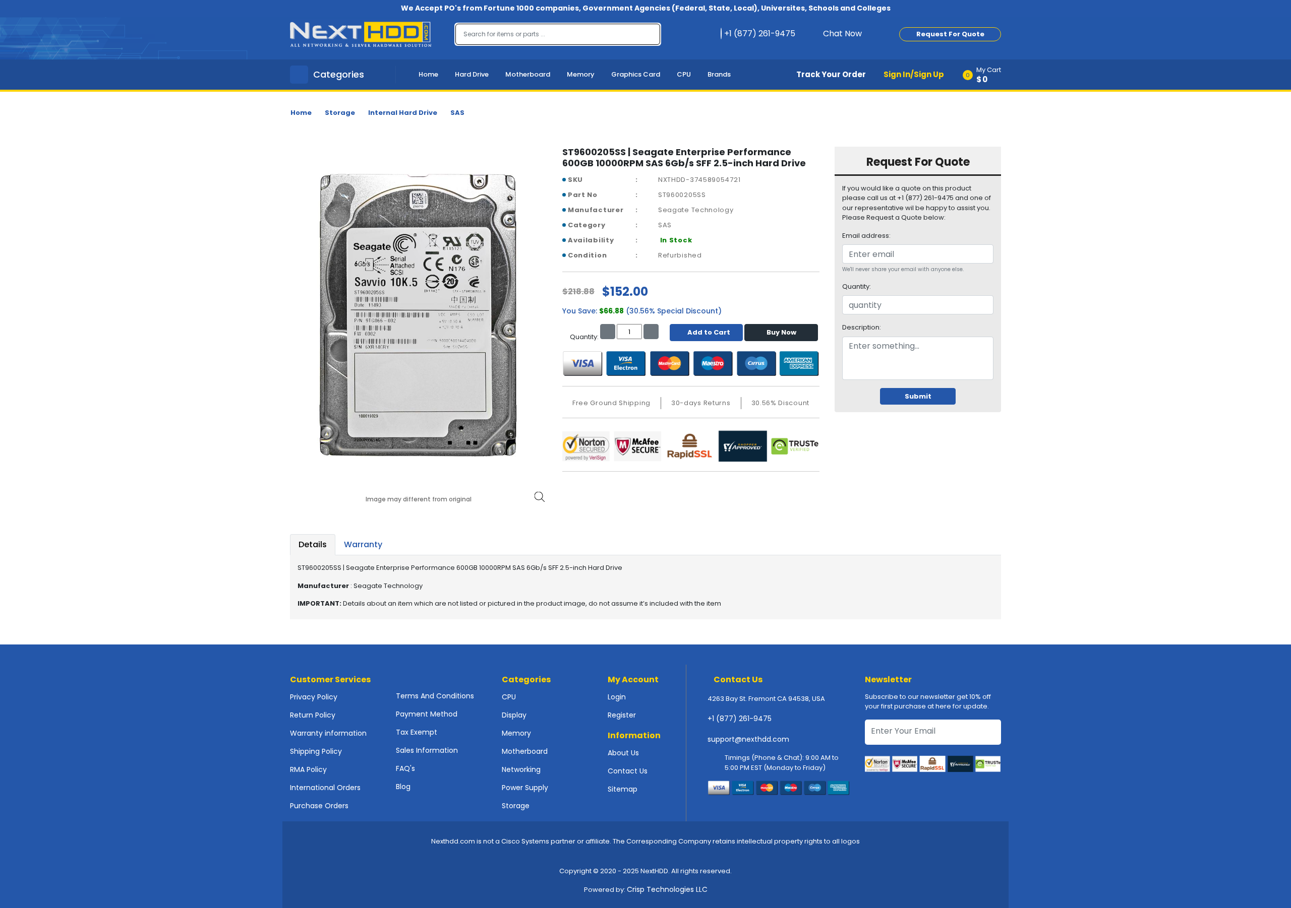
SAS (457, 112)
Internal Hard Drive (402, 112)
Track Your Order (831, 74)
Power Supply (525, 788)
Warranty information (328, 733)
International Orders (325, 788)
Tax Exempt (416, 732)
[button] (985, 74)
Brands (719, 74)
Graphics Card (635, 74)
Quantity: (856, 286)
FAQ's (405, 768)
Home (428, 74)
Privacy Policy (313, 697)
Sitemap (622, 789)
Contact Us (628, 771)
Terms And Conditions (435, 696)
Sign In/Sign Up (914, 74)
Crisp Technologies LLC (667, 889)
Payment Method (426, 714)
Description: (861, 327)
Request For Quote (950, 34)
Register (622, 715)
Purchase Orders (319, 806)
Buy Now (781, 332)
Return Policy (312, 715)
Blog (403, 787)
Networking (521, 769)
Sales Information (427, 750)
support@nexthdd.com (748, 739)
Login (617, 697)
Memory (581, 74)
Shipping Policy (316, 751)
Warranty (363, 544)
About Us (623, 753)
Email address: (866, 235)
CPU (684, 74)
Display (514, 715)
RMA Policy (308, 769)
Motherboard (527, 74)
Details (313, 544)
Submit (918, 396)
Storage (340, 112)
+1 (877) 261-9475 (740, 719)
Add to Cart (708, 332)
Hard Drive (472, 74)
